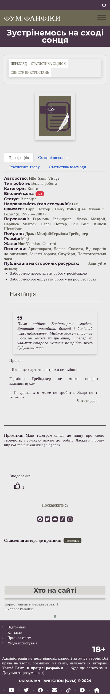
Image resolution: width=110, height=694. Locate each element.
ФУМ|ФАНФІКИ (32, 18)
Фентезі (49, 243)
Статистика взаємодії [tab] (67, 166)
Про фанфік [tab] (19, 157)
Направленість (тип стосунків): (37, 204)
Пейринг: (14, 233)
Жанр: (10, 243)
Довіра (59, 248)
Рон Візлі (80, 223)
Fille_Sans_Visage (44, 178)
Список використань (30, 72)
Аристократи (39, 248)
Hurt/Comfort (29, 243)
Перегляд (20, 63)
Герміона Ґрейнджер (52, 218)
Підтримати (16, 626)
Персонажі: (16, 218)
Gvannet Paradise (19, 608)
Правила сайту (19, 637)
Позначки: (15, 248)
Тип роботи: (17, 183)
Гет (75, 203)
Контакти (14, 632)
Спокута (75, 248)
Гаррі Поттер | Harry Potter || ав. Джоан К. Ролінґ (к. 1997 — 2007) (55, 211)
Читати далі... (89, 400)
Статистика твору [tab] (24, 166)
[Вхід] (104, 5)
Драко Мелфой (91, 218)
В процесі (29, 198)
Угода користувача (22, 642)
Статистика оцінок (48, 63)
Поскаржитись (55, 505)
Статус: (11, 198)
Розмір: (12, 238)
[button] (55, 116)
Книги (33, 188)
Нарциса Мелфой (20, 223)
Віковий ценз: (19, 193)
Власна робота (44, 183)
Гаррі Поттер (54, 223)
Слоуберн (66, 253)
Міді (25, 238)
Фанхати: (14, 209)
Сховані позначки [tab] (53, 157)
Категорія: (15, 188)
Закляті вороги (43, 253)
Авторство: (16, 178)
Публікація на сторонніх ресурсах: (41, 263)
